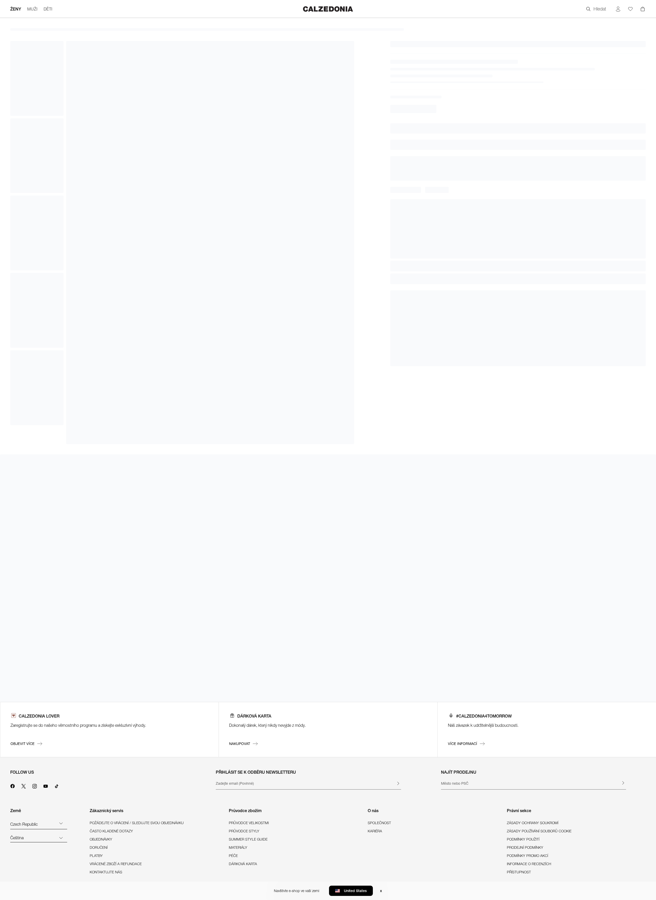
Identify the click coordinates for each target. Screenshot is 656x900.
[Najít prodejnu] (623, 783)
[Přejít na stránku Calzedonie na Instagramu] (34, 785)
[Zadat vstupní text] (398, 783)
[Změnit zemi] (61, 823)
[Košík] (643, 9)
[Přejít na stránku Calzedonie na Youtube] (45, 785)
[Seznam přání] (630, 9)
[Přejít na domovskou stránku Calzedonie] (328, 9)
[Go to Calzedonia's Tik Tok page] (56, 785)
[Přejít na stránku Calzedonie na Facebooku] (12, 785)
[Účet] (618, 9)
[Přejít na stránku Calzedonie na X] (23, 785)
